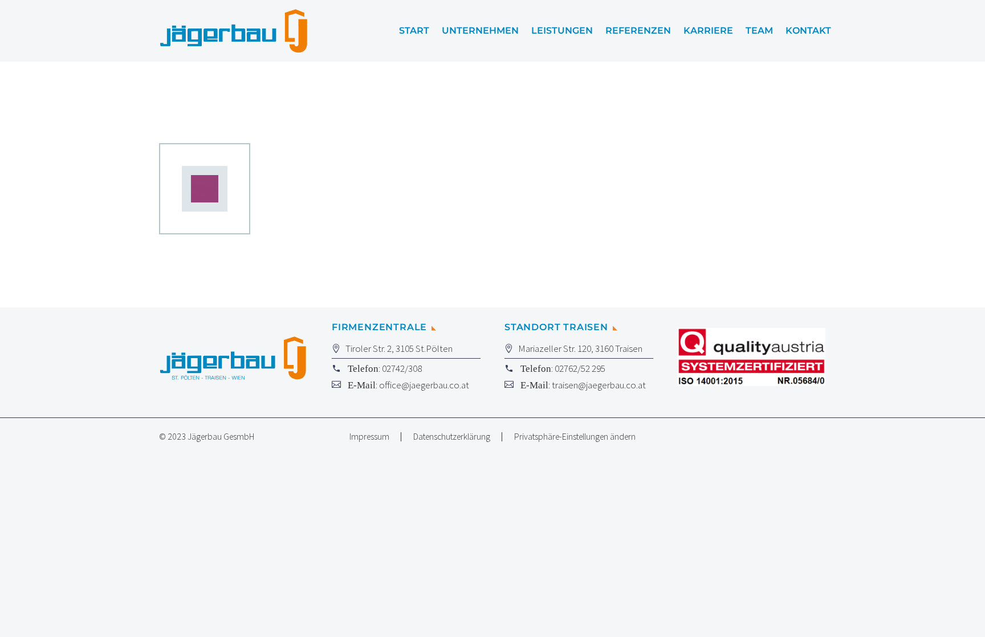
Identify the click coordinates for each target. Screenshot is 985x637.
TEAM (759, 31)
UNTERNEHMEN (480, 31)
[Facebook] (807, 437)
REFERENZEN (638, 31)
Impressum (369, 436)
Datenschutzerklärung (451, 436)
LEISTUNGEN (562, 31)
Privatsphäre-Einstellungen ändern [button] (575, 436)
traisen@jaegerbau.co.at (599, 385)
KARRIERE (708, 31)
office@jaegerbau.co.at (424, 385)
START (414, 31)
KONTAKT (808, 31)
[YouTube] (822, 437)
